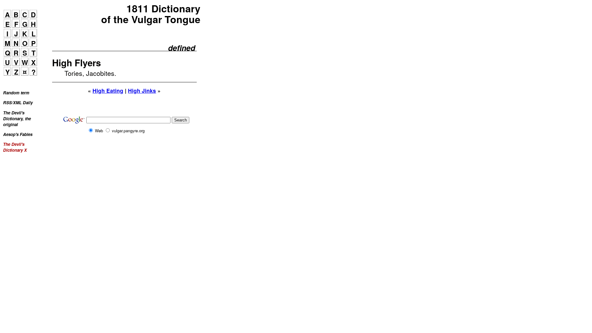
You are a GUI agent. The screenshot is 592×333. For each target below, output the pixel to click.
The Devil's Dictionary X (15, 147)
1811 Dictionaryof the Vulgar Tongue (150, 14)
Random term (16, 93)
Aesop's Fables (17, 134)
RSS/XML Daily (18, 102)
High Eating (107, 90)
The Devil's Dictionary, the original (17, 118)
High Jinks (142, 90)
